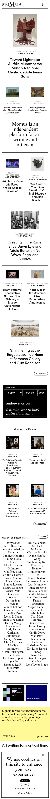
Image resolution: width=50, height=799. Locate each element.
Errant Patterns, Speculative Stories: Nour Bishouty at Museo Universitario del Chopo (12, 299)
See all (43, 537)
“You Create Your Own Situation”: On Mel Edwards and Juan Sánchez (37, 192)
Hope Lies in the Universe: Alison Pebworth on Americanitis (37, 296)
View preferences (25, 789)
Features (12, 173)
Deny (25, 785)
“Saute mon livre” (37, 460)
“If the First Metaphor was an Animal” (38, 509)
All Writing (41, 374)
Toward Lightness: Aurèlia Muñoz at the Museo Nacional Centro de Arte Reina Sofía (25, 67)
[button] (44, 755)
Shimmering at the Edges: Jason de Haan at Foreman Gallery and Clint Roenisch (25, 356)
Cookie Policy (25, 793)
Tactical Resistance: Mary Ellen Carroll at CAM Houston (12, 110)
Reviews (17, 51)
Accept (25, 781)
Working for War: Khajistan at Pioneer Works (37, 110)
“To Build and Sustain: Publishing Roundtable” (12, 463)
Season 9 (12, 454)
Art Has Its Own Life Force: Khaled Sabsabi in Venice (12, 186)
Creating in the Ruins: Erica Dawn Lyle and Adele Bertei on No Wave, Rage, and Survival (25, 250)
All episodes (40, 524)
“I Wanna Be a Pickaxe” (12, 509)
